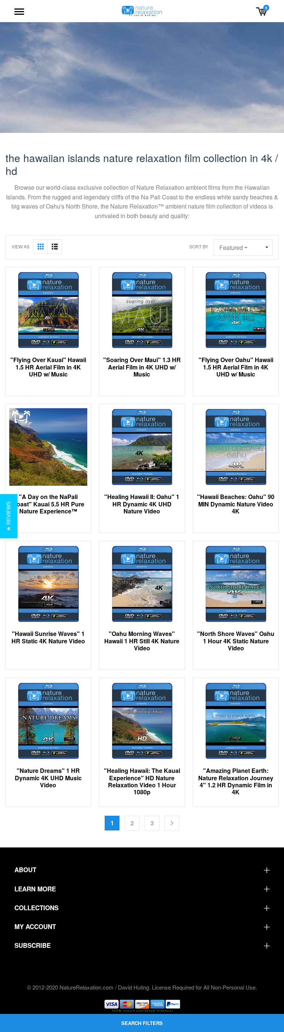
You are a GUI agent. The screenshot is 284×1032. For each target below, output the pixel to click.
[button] (8, 516)
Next (172, 823)
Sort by (198, 246)
